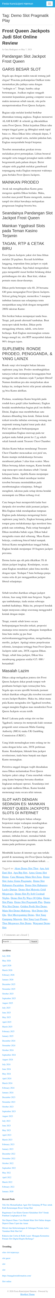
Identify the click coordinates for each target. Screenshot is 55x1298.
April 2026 (6, 965)
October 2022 (7, 1163)
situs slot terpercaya (10, 1252)
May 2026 (6, 960)
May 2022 (6, 1172)
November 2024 (8, 1045)
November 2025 (8, 989)
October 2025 (7, 993)
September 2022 (9, 1168)
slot (3, 1263)
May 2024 (6, 1073)
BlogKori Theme (27, 1294)
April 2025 (6, 1022)
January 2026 (7, 979)
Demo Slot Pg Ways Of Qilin (26, 898)
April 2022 (6, 1177)
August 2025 (7, 1003)
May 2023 (6, 1130)
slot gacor (6, 1258)
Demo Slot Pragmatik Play (28, 902)
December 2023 (8, 1097)
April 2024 (6, 1078)
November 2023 (8, 1101)
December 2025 (8, 984)
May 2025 (6, 1017)
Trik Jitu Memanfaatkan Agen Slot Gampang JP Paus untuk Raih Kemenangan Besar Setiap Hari (27, 1206)
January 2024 (7, 1092)
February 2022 (8, 1186)
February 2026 (8, 974)
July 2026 (6, 955)
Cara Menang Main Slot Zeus (26, 876)
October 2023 (7, 1106)
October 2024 (7, 1050)
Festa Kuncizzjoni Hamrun (17, 3)
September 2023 (9, 1111)
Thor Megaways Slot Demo (16, 923)
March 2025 (7, 1026)
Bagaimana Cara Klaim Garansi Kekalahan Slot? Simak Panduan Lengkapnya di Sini (25, 1214)
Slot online (6, 1281)
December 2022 (8, 1153)
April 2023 (6, 1135)
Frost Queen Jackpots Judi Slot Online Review (26, 36)
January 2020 (7, 1191)
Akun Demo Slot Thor (26, 868)
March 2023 (7, 1139)
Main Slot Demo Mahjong (16, 910)
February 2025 (8, 1031)
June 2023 (6, 1125)
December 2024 (8, 1040)
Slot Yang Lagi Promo (35, 919)
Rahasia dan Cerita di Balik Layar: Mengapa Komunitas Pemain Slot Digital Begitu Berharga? (25, 1237)
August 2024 (7, 1059)
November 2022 (8, 1158)
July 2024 (6, 1064)
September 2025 (9, 998)
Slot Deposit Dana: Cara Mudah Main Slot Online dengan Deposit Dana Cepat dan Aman (26, 1222)
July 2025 (6, 1007)
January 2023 (7, 1149)
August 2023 (7, 1116)
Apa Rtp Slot (20, 872)
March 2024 (7, 1083)
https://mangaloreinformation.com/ (16, 1275)
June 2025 (6, 1012)
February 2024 (8, 1087)
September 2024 (9, 1054)
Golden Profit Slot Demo (33, 906)
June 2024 (6, 1069)
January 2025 (7, 1036)
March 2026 (7, 970)
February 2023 (8, 1144)
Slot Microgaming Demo (21, 914)
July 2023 (6, 1120)
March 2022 (7, 1182)
